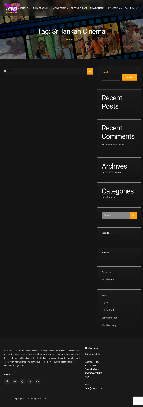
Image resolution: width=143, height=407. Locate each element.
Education (114, 8)
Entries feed (108, 310)
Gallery (129, 8)
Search (105, 72)
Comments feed (109, 317)
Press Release (79, 8)
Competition (60, 8)
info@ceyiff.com (94, 388)
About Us (23, 8)
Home (12, 8)
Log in (105, 302)
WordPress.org (109, 325)
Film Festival (41, 8)
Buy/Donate (96, 8)
